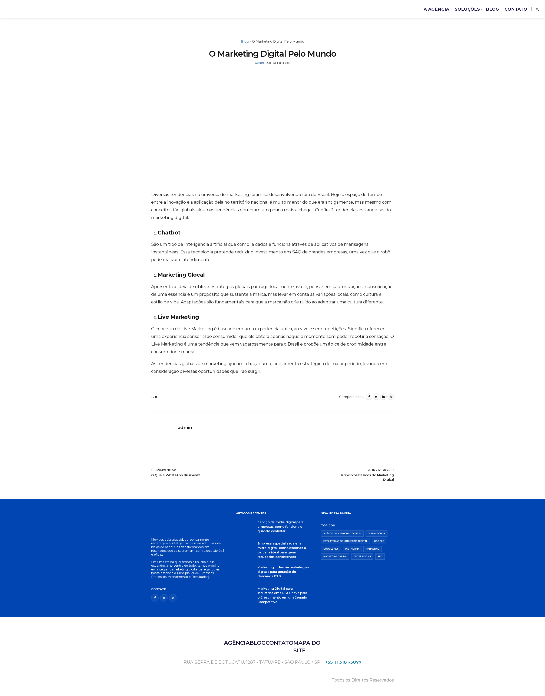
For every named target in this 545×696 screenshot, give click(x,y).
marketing (372, 548)
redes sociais (362, 556)
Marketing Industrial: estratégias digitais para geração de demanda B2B (283, 571)
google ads (331, 548)
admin (185, 427)
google (379, 541)
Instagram (352, 548)
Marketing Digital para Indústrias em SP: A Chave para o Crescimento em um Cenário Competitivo (282, 595)
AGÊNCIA (237, 642)
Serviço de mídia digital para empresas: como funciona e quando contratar (280, 526)
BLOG (492, 9)
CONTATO (516, 9)
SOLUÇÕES (467, 9)
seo (380, 556)
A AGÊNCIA (436, 9)
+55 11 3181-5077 (343, 662)
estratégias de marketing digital (345, 541)
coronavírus (376, 533)
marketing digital (335, 556)
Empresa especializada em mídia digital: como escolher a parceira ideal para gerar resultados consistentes (281, 550)
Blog (245, 41)
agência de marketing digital (342, 533)
